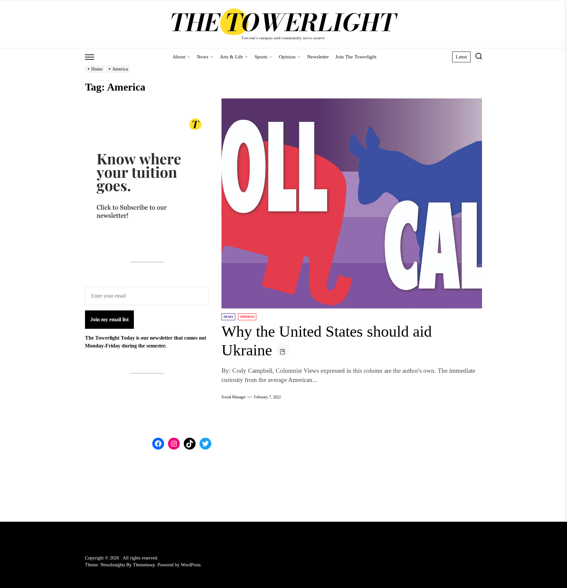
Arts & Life (231, 56)
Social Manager (233, 397)
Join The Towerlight (355, 56)
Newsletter (318, 56)
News (202, 56)
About (179, 56)
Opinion (287, 56)
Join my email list (109, 319)
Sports (261, 56)
